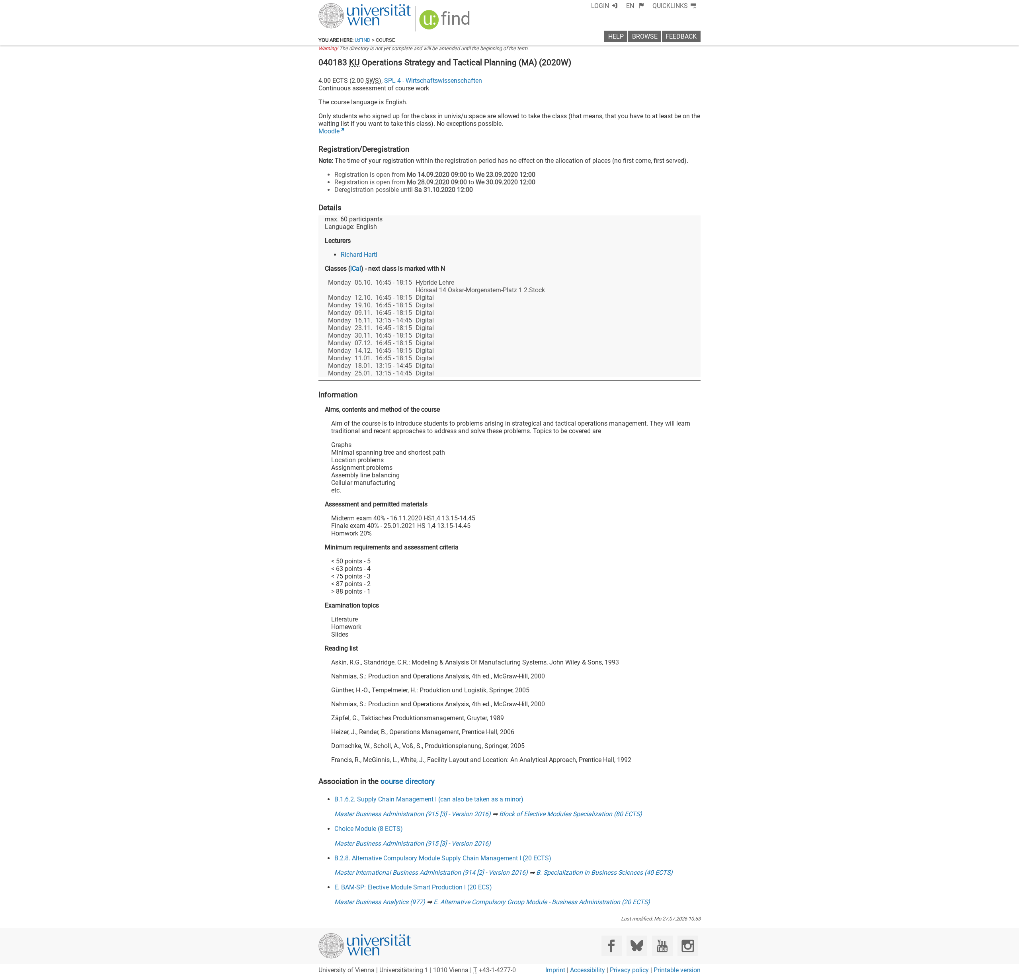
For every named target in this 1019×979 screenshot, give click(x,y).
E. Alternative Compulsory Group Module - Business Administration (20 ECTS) (541, 902)
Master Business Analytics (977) (379, 902)
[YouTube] (662, 946)
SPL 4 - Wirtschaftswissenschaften (433, 80)
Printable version (677, 970)
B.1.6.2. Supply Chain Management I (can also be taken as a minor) (428, 799)
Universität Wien (345, 7)
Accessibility (587, 970)
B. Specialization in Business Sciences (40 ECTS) (604, 872)
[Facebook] (611, 946)
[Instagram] (687, 946)
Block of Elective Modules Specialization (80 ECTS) (570, 814)
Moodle (329, 131)
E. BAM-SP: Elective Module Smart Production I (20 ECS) (413, 887)
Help (616, 36)
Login (600, 6)
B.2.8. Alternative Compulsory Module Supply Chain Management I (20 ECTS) (442, 858)
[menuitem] (635, 6)
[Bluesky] (637, 946)
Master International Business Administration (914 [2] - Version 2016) (431, 872)
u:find (363, 40)
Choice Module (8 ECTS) (368, 828)
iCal (355, 268)
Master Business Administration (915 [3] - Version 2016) (412, 814)
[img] (445, 22)
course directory (408, 781)
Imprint (555, 970)
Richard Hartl (359, 254)
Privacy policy (629, 970)
